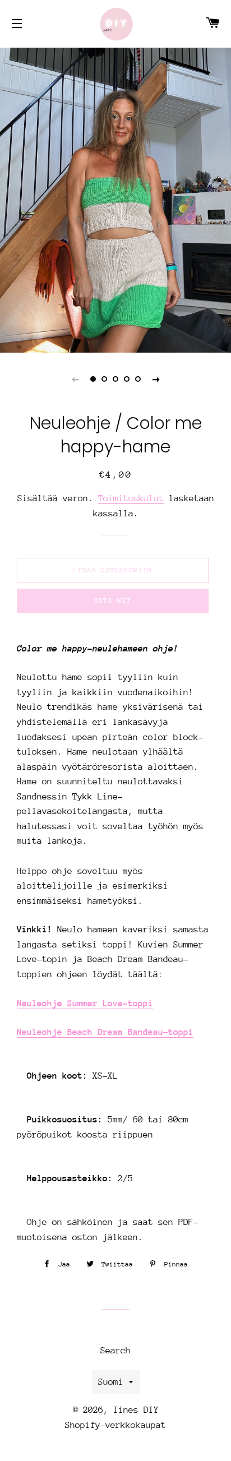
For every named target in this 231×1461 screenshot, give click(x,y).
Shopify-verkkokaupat (115, 1425)
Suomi (110, 1382)
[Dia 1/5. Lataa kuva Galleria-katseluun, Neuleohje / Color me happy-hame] (93, 379)
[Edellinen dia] (75, 379)
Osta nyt (112, 600)
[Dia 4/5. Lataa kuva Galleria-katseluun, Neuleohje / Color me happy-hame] (126, 379)
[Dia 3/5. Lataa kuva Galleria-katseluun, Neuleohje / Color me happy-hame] (115, 379)
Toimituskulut (131, 498)
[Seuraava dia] (156, 379)
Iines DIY (136, 1410)
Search (115, 1351)
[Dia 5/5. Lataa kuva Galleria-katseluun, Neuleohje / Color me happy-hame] (138, 379)
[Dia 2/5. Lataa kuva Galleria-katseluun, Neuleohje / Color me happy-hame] (104, 379)
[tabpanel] (115, 199)
